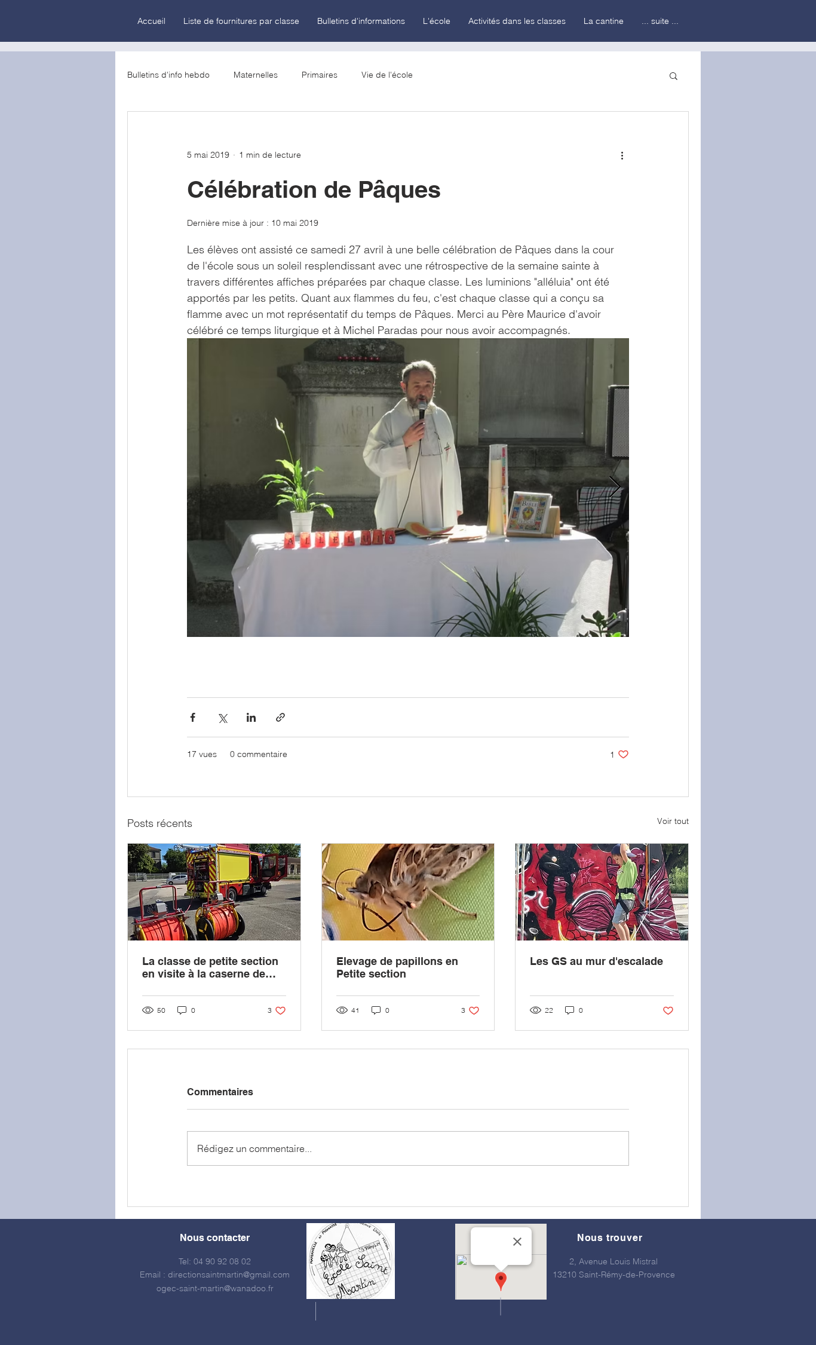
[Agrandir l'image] (408, 487)
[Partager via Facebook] (192, 717)
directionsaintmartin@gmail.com (229, 1274)
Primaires (320, 74)
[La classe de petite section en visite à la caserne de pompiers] (214, 892)
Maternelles (256, 74)
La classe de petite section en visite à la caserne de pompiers (210, 967)
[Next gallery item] (615, 488)
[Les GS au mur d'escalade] (602, 892)
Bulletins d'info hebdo (168, 74)
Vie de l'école (387, 74)
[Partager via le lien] (280, 717)
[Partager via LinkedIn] (251, 717)
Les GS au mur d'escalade (596, 961)
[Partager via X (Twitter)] (222, 717)
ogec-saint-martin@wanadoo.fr (215, 1288)
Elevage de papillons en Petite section (397, 967)
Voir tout (673, 821)
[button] (673, 75)
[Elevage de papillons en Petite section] (408, 892)
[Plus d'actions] (622, 155)
